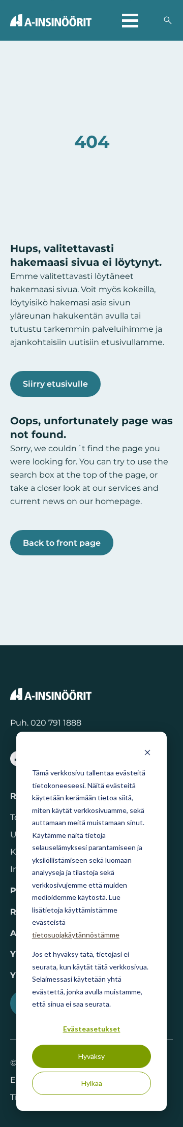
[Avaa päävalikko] (130, 20)
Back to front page (62, 543)
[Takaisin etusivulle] (51, 20)
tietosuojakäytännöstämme (75, 934)
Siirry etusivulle (55, 384)
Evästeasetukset (91, 1028)
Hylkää (91, 1083)
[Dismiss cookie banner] (147, 753)
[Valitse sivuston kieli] (150, 20)
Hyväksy (91, 1056)
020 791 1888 (55, 722)
